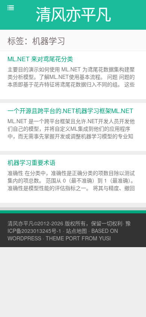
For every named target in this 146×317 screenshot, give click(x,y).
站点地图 (76, 230)
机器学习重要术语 (31, 162)
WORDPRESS (24, 238)
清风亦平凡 (20, 223)
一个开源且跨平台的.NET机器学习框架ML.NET (70, 110)
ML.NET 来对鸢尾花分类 (40, 58)
